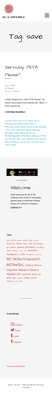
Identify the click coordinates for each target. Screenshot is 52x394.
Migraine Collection (28, 270)
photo (9, 278)
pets (6, 139)
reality (23, 139)
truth (20, 281)
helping (22, 133)
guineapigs (9, 133)
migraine (12, 269)
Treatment (35, 142)
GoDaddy (26, 387)
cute (30, 243)
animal (16, 127)
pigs (14, 139)
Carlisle (19, 243)
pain (34, 274)
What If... (33, 124)
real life (34, 278)
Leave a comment (12, 91)
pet (39, 136)
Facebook (17, 342)
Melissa (37, 265)
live (30, 133)
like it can (38, 254)
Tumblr (16, 336)
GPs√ (15, 121)
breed (29, 127)
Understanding (23, 124)
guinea (28, 130)
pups (18, 139)
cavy (7, 130)
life (27, 133)
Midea (30, 121)
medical (34, 136)
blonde (35, 240)
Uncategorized (10, 124)
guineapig (36, 130)
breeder (35, 127)
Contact (15, 208)
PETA (44, 136)
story (16, 281)
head (9, 250)
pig (10, 139)
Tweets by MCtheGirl (16, 366)
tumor (42, 142)
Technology (14, 142)
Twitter (36, 121)
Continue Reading (14, 112)
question (20, 278)
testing (22, 142)
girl (8, 247)
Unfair (13, 145)
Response (30, 139)
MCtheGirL (9, 88)
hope (21, 251)
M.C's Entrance (14, 17)
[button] (48, 17)
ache (14, 240)
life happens (30, 254)
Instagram (12, 254)
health (16, 133)
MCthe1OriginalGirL (13, 136)
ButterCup (11, 244)
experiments (20, 130)
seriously (43, 139)
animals (23, 127)
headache (15, 251)
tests (28, 142)
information (32, 250)
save (37, 139)
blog (30, 240)
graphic (13, 247)
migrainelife (26, 274)
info (25, 251)
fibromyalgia (38, 244)
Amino (19, 240)
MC (34, 133)
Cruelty (12, 130)
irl (19, 254)
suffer (7, 142)
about (8, 240)
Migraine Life (13, 274)
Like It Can (22, 121)
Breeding (42, 127)
